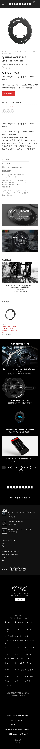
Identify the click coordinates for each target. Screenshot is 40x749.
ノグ (16, 654)
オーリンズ (9, 636)
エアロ (17, 629)
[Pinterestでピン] (12, 111)
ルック (7, 681)
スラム (17, 647)
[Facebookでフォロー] (12, 569)
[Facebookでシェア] (4, 111)
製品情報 (5, 51)
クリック (18, 636)
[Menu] (3, 4)
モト (16, 676)
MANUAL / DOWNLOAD (10, 554)
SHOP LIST (5, 557)
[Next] (21, 471)
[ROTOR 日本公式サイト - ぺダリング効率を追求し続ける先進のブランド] (20, 4)
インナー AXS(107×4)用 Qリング (10, 331)
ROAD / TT (15, 540)
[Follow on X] (20, 569)
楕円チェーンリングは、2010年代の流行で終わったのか (19, 370)
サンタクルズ (29, 640)
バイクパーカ (9, 658)
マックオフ (29, 670)
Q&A (3, 560)
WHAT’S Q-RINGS (20, 238)
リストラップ (29, 676)
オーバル (8, 54)
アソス (7, 622)
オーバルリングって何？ (20, 243)
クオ (26, 636)
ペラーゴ (28, 663)
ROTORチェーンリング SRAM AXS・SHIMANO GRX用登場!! (20, 286)
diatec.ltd (21, 743)
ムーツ (7, 676)
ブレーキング (19, 663)
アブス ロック (20, 622)
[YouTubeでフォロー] (24, 569)
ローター (8, 685)
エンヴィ (28, 629)
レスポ (27, 681)
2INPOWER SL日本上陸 (20, 400)
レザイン (18, 681)
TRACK (4, 546)
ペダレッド (9, 670)
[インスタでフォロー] (16, 569)
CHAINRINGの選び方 (20, 212)
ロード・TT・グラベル (18, 51)
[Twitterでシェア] (8, 111)
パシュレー (29, 654)
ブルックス (29, 658)
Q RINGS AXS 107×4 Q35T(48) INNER (9, 327)
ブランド (35, 3)
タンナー (8, 654)
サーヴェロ (19, 640)
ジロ (6, 647)
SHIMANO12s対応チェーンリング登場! (20, 429)
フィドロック (19, 658)
